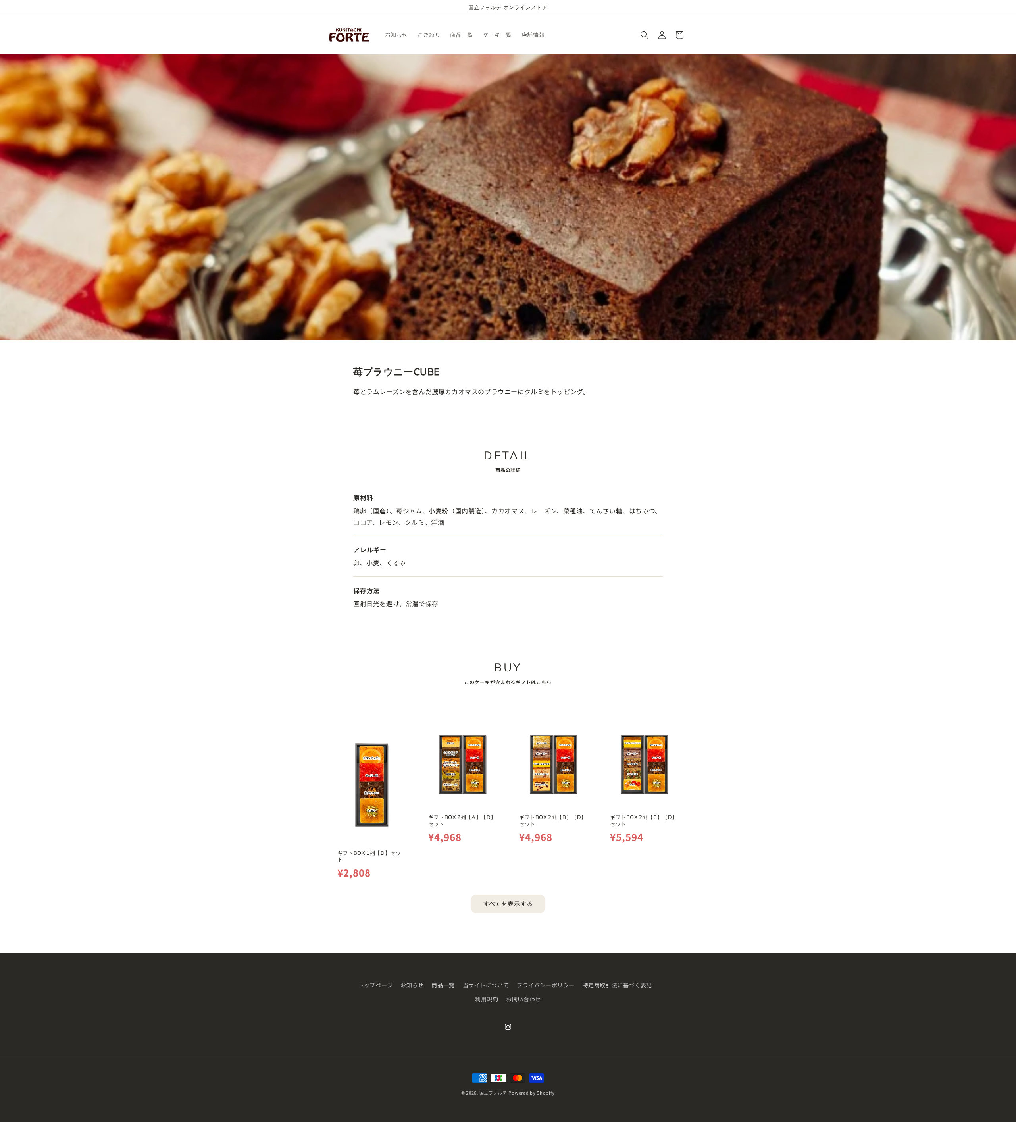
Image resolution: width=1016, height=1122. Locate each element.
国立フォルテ (493, 1092)
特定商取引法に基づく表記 (617, 985)
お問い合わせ (523, 999)
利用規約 (486, 999)
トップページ (375, 985)
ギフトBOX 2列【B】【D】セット (553, 820)
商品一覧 (442, 985)
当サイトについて (486, 985)
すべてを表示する (508, 903)
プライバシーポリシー (546, 985)
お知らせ (411, 985)
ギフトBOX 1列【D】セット (369, 855)
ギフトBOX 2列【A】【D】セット (462, 820)
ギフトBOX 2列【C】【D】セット (643, 820)
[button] (644, 35)
